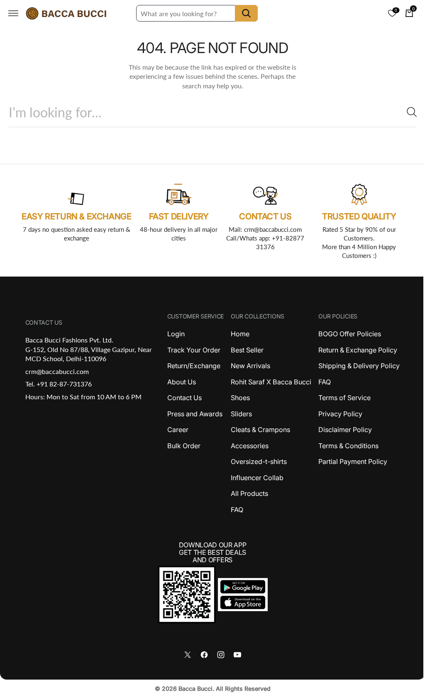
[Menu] (13, 13)
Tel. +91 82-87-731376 (57, 384)
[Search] (402, 112)
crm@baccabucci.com (56, 371)
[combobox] (209, 112)
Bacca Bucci (192, 688)
